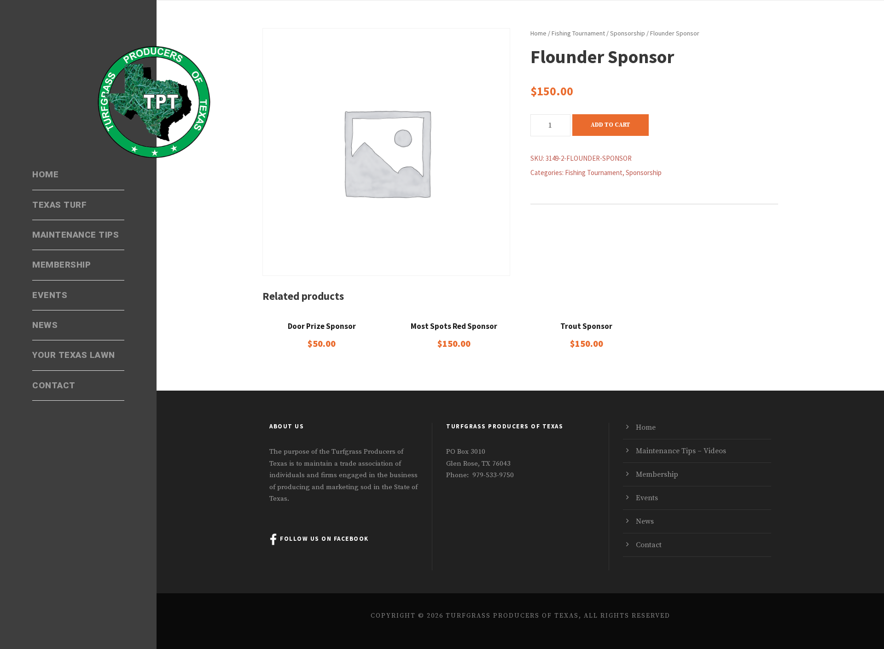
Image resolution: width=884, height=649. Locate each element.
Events (49, 295)
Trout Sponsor (586, 326)
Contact (54, 385)
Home (45, 174)
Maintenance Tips (75, 234)
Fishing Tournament (578, 33)
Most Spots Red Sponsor (454, 326)
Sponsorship (627, 33)
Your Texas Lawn (73, 355)
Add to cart (610, 125)
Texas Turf (59, 205)
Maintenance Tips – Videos (681, 451)
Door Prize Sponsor (322, 326)
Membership (61, 264)
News (45, 325)
